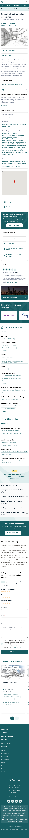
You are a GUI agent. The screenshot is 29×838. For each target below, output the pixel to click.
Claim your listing (5, 774)
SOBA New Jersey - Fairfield (11, 682)
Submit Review (14, 652)
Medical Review (4, 756)
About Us (3, 750)
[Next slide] (17, 718)
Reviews (24, 8)
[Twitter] (16, 801)
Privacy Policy (5, 829)
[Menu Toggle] (26, 2)
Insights (3, 768)
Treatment (16, 8)
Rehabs (8, 5)
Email (2, 615)
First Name (4, 607)
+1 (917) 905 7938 (14, 792)
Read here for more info (12, 282)
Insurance (9, 8)
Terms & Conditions (14, 829)
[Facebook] (8, 801)
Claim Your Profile (14, 225)
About (2, 8)
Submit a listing (4, 771)
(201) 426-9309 (14, 533)
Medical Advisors (5, 759)
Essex (25, 5)
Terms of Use (17, 647)
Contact (3, 762)
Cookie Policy (24, 829)
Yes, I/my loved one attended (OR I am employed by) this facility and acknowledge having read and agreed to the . (15, 644)
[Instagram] (12, 801)
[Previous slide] (12, 718)
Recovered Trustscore (6, 765)
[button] (20, 25)
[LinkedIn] (20, 801)
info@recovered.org (14, 790)
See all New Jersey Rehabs (10, 297)
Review (3, 624)
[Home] (2, 5)
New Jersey (16, 5)
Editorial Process (5, 753)
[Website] (14, 238)
